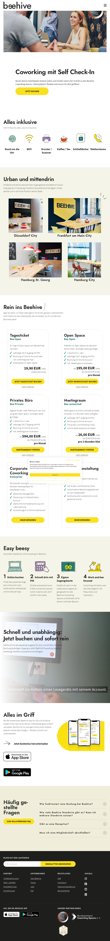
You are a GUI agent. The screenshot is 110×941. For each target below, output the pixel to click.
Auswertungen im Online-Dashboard (29, 510)
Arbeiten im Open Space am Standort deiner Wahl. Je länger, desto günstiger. (81, 347)
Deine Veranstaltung (81, 468)
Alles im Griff (18, 715)
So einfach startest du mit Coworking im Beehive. (24, 554)
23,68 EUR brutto (38, 372)
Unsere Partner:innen (69, 908)
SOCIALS (88, 873)
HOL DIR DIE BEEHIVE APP (15, 908)
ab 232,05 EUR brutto (91, 371)
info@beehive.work (11, 878)
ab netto (87, 368)
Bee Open (15, 339)
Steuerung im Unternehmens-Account (26, 499)
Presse (33, 882)
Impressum (62, 882)
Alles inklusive (20, 122)
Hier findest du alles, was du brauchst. (20, 127)
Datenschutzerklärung (66, 886)
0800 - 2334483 (9, 882)
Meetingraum (75, 400)
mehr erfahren (28, 386)
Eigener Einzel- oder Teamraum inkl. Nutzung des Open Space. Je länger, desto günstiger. (28, 413)
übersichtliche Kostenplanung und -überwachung (28, 505)
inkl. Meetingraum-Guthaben (79, 363)
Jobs (32, 886)
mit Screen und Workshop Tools (81, 424)
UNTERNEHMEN (38, 873)
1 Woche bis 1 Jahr (75, 353)
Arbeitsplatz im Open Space (25, 362)
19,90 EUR (32, 368)
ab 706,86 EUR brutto (37, 440)
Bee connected (72, 404)
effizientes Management (23, 493)
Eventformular (9, 891)
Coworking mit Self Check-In (54, 72)
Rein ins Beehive (22, 307)
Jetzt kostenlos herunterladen (31, 743)
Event (67, 472)
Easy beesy (16, 548)
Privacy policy (70, 460)
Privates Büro (21, 400)
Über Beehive (36, 878)
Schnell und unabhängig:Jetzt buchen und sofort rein (36, 635)
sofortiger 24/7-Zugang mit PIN (26, 353)
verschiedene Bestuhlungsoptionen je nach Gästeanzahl (83, 491)
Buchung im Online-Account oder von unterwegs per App (28, 358)
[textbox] (22, 864)
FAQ (32, 891)
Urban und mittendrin (28, 179)
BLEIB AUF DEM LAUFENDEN (16, 858)
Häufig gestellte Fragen (15, 807)
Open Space (74, 335)
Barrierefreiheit (64, 891)
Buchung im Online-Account (79, 359)
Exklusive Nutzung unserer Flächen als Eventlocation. (81, 480)
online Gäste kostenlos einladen (81, 428)
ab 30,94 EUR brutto (91, 438)
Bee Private (17, 404)
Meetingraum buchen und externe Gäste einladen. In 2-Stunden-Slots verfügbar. (81, 412)
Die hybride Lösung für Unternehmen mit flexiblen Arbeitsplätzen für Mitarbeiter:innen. (28, 486)
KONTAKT (7, 873)
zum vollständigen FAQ (19, 821)
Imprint (77, 460)
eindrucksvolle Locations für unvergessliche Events (82, 498)
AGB (59, 878)
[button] (32, 91)
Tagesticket (19, 335)
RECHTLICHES (64, 873)
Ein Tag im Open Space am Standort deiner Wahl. (27, 347)
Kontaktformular (10, 886)
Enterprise (16, 476)
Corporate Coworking (19, 470)
